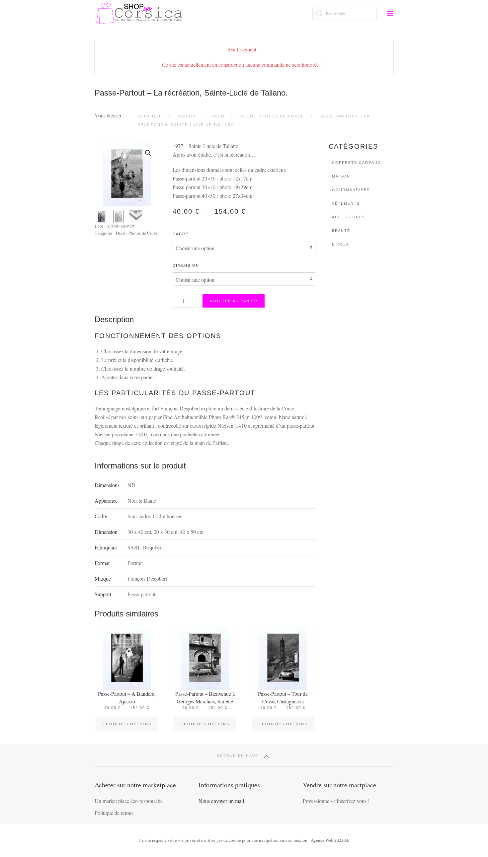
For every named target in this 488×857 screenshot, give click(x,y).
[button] (390, 13)
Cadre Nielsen (168, 516)
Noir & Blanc (141, 500)
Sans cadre (138, 516)
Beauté (341, 231)
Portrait (135, 562)
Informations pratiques (229, 784)
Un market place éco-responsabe (129, 800)
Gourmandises (351, 190)
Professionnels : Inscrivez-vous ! (336, 800)
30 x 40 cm (139, 531)
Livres (340, 244)
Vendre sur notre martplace (339, 784)
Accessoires (348, 217)
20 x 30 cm (165, 531)
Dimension (186, 265)
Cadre (181, 234)
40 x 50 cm (191, 531)
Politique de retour (114, 812)
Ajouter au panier (233, 301)
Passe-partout (141, 594)
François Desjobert (147, 578)
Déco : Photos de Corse (136, 233)
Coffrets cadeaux (356, 163)
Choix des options (127, 724)
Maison (341, 176)
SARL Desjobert (145, 547)
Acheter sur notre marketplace (135, 784)
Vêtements (346, 203)
